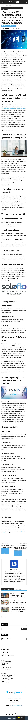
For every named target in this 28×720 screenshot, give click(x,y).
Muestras (3, 681)
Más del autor (18, 589)
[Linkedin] (12, 712)
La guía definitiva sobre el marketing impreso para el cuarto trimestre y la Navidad (18, 595)
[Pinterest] (15, 712)
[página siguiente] (5, 616)
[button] (2, 2)
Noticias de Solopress (5, 9)
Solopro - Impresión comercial (8, 675)
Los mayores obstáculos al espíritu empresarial (7, 546)
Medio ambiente (4, 652)
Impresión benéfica (5, 679)
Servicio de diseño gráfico (7, 678)
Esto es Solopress (5, 651)
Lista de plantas (4, 654)
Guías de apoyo (4, 663)
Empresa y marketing (9, 5)
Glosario (3, 666)
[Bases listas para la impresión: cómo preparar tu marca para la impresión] (5, 602)
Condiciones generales (6, 669)
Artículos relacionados (7, 589)
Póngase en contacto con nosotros (9, 655)
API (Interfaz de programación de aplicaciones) (13, 108)
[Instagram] (9, 712)
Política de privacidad (6, 667)
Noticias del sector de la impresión (16, 7)
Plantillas (3, 664)
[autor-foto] (14, 567)
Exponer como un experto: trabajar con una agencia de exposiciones (20, 547)
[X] (18, 712)
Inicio (2, 5)
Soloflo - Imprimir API (6, 676)
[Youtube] (21, 712)
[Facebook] (6, 712)
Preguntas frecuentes (6, 661)
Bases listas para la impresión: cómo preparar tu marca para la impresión (18, 602)
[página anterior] (2, 616)
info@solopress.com (17, 705)
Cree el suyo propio (5, 682)
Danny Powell (6, 28)
